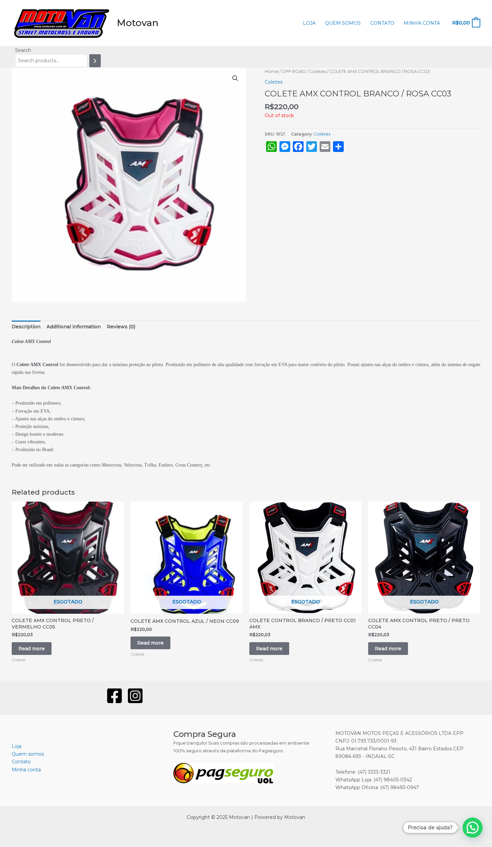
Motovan (137, 22)
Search (23, 50)
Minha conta (422, 23)
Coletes (317, 71)
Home (271, 71)
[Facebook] (114, 695)
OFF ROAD (294, 71)
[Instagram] (135, 695)
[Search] (95, 60)
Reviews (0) (121, 327)
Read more (31, 649)
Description (26, 327)
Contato (382, 23)
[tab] (26, 327)
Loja (309, 23)
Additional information (74, 327)
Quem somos (343, 23)
